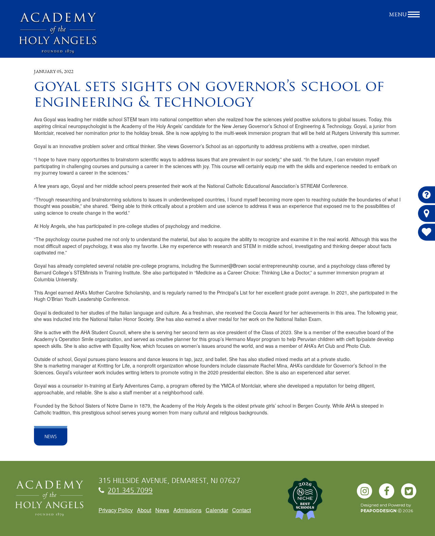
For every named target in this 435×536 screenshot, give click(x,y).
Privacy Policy (116, 510)
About (144, 510)
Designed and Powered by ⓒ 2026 (387, 507)
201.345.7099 (130, 491)
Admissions (187, 510)
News (51, 436)
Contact (241, 510)
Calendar (217, 510)
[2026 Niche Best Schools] (316, 502)
